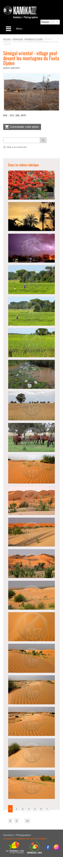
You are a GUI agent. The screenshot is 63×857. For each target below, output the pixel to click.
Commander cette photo (24, 126)
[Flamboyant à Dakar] (31, 185)
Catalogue (17, 39)
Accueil (7, 39)
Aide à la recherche (17, 147)
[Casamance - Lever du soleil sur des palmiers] (31, 216)
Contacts (8, 838)
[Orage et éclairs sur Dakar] (31, 248)
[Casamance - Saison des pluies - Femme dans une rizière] (31, 279)
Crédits (41, 838)
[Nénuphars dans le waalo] (31, 374)
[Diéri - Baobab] (31, 406)
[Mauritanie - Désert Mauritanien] (31, 469)
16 (27, 820)
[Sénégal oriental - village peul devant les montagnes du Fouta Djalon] (31, 92)
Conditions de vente (25, 838)
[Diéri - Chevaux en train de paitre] (31, 437)
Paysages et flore (33, 39)
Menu (19, 28)
